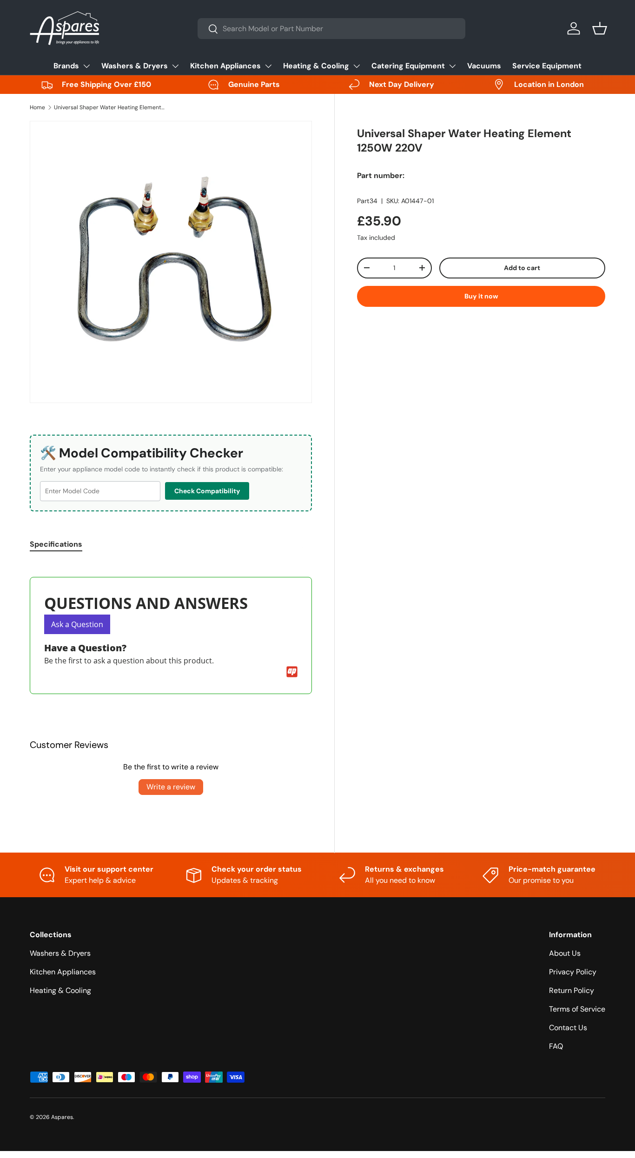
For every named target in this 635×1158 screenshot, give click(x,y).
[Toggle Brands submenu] (86, 66)
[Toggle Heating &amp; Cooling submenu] (356, 66)
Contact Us (568, 1027)
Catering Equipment (408, 66)
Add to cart (522, 268)
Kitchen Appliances (225, 66)
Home (37, 107)
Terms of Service (577, 1009)
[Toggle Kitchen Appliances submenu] (268, 66)
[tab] (56, 544)
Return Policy (571, 990)
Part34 (367, 201)
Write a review (170, 787)
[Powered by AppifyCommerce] (292, 671)
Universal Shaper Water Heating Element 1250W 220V (109, 107)
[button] (599, 28)
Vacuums (484, 66)
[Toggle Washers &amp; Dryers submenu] (175, 66)
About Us (565, 953)
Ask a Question (77, 624)
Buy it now (481, 296)
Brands (66, 66)
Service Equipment (547, 66)
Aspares (62, 1117)
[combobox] (331, 28)
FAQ (556, 1046)
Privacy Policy (572, 972)
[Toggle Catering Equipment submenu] (452, 66)
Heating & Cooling (316, 66)
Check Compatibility (207, 491)
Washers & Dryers (134, 66)
